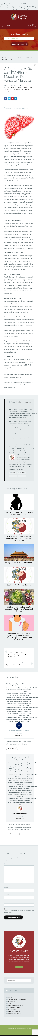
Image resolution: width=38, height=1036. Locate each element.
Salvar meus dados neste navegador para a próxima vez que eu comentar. (19, 911)
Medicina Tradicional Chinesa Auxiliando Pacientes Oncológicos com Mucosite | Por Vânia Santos (20, 654)
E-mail (8, 894)
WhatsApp (22, 476)
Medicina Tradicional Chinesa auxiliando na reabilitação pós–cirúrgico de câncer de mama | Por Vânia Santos (19, 636)
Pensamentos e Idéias (14, 1007)
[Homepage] (19, 17)
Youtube (14, 476)
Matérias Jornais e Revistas (15, 1005)
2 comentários (10, 87)
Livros (9, 1003)
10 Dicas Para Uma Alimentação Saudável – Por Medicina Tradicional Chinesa (19, 609)
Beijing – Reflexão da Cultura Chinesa (19, 562)
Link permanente (19, 735)
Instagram (22, 472)
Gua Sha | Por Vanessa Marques (19, 585)
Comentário (9, 864)
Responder (13, 748)
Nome (7, 887)
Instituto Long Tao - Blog (11, 1028)
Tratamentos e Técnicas (14, 1013)
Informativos (17, 89)
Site (7, 902)
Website (13, 472)
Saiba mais (18, 967)
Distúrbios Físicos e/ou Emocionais (17, 999)
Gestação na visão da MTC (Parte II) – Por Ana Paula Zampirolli (19, 513)
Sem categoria (12, 1009)
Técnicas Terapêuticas (14, 1011)
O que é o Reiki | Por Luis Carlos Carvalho (18, 664)
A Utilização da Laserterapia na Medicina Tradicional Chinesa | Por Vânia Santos (19, 538)
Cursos (19, 87)
